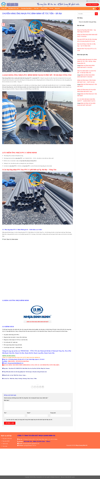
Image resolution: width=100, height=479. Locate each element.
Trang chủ (4, 8)
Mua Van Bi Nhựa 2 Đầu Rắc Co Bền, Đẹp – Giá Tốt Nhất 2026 (86, 45)
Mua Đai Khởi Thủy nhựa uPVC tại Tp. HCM (87, 49)
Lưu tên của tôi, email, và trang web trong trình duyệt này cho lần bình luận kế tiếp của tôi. (29, 419)
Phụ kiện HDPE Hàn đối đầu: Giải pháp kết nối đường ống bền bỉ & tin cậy (87, 40)
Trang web (53, 412)
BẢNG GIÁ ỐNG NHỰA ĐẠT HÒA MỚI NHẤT (87, 85)
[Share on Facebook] (32, 387)
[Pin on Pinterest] (40, 387)
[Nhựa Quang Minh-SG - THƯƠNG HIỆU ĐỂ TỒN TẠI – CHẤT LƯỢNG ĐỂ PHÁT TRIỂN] (14, 4)
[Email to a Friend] (37, 387)
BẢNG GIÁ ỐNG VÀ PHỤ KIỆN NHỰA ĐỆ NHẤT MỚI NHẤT (86, 104)
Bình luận (7, 400)
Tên (5, 412)
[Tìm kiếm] (97, 8)
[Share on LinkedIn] (43, 387)
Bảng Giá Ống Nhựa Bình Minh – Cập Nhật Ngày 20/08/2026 (86, 31)
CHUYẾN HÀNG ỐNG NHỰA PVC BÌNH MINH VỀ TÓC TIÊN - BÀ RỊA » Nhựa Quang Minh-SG (87, 61)
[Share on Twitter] (35, 387)
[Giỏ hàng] (93, 8)
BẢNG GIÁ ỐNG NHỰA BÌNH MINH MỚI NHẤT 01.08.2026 (87, 35)
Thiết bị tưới (5, 443)
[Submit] (96, 13)
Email (29, 412)
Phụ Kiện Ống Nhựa (26, 8)
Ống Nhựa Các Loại (13, 8)
